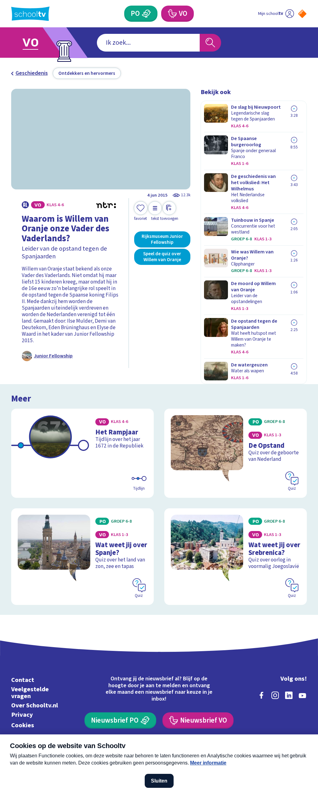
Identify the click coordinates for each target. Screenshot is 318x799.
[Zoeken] (210, 43)
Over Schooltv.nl (34, 705)
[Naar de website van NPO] (302, 13)
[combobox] (148, 43)
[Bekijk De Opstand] (235, 453)
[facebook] (261, 695)
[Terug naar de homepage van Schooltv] (30, 14)
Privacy (22, 714)
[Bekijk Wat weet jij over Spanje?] (82, 556)
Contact (22, 679)
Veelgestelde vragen (30, 693)
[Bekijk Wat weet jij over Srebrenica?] (235, 556)
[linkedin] (289, 695)
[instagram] (275, 695)
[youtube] (302, 695)
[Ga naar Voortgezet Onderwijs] (40, 42)
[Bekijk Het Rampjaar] (82, 453)
